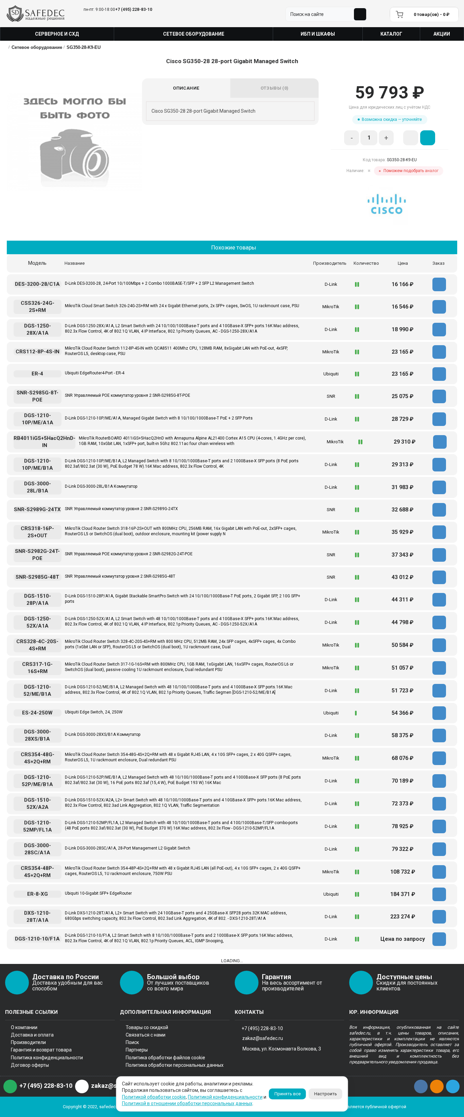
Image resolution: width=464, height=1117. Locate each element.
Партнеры (137, 1050)
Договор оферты (30, 1065)
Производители (28, 1042)
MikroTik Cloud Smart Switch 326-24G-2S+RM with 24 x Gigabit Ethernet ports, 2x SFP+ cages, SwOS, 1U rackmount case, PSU (182, 305)
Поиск (132, 1042)
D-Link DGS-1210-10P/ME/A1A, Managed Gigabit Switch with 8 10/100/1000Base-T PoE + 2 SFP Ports (159, 418)
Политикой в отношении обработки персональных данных (187, 1103)
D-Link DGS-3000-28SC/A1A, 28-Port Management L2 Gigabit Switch (127, 848)
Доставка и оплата (32, 1035)
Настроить (325, 1093)
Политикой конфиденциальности (225, 1097)
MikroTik (330, 306)
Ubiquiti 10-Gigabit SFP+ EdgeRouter (98, 893)
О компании (24, 1027)
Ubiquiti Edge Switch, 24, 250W (94, 712)
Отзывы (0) (275, 88)
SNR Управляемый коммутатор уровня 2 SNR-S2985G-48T (120, 576)
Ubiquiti (331, 373)
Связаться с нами (145, 1035)
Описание (186, 88)
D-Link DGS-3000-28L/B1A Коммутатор (101, 486)
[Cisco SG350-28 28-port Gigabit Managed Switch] (74, 142)
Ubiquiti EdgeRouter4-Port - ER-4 (94, 373)
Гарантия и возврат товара (41, 1050)
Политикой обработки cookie (154, 1097)
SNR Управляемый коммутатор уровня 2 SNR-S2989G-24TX (121, 508)
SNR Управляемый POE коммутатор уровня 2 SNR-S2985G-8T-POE (127, 395)
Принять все (287, 1093)
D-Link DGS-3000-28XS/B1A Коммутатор (102, 734)
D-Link (331, 284)
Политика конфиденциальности (47, 1057)
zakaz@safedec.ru (262, 1038)
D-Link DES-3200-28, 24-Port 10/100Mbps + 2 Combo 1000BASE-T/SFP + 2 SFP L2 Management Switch (159, 283)
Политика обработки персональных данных (175, 1065)
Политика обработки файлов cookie (165, 1057)
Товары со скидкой (147, 1027)
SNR (331, 396)
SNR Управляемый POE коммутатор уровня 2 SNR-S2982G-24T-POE (129, 554)
